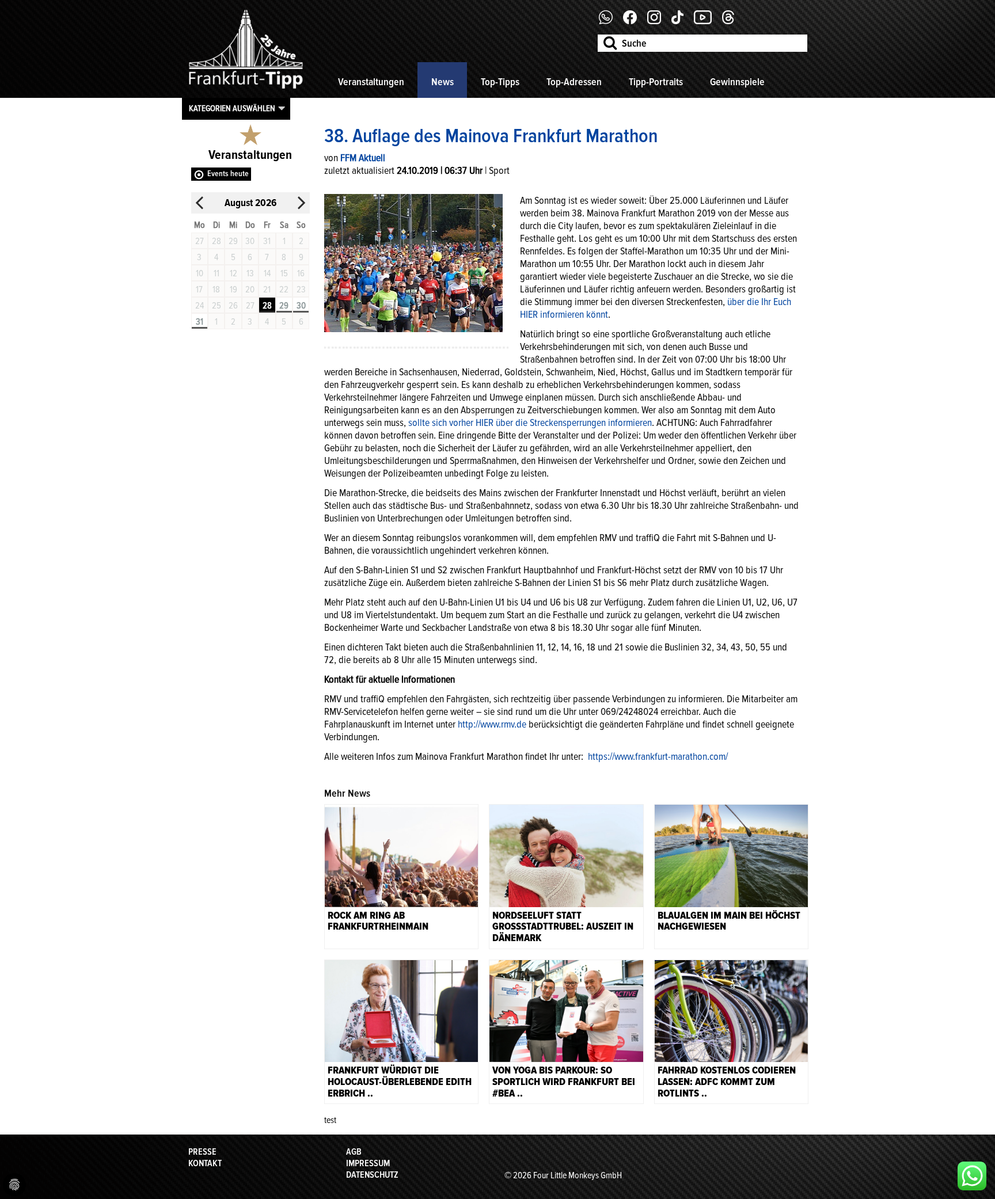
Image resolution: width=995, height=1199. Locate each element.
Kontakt (205, 1163)
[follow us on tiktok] (681, 21)
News (442, 81)
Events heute (228, 173)
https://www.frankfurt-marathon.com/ (658, 756)
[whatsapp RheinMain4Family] (972, 1176)
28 (267, 305)
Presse (202, 1152)
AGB (354, 1152)
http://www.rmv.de (492, 724)
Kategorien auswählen (232, 108)
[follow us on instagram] (658, 21)
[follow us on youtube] (707, 21)
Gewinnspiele (737, 81)
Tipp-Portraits (656, 81)
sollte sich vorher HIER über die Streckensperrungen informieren (530, 422)
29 (283, 305)
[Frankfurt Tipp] (246, 89)
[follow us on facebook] (610, 21)
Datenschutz (372, 1175)
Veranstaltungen (371, 81)
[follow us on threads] (732, 21)
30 (301, 305)
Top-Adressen (574, 81)
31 (199, 322)
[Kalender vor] (301, 203)
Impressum (368, 1163)
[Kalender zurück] (199, 203)
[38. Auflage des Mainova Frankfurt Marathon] (413, 262)
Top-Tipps (500, 81)
